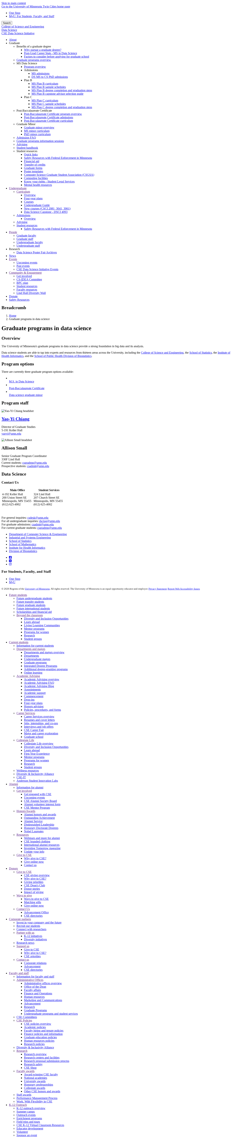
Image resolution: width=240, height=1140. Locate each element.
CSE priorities (32, 956)
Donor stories (32, 888)
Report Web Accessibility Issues (184, 588)
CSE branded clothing (37, 841)
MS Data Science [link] (26, 63)
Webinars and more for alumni (42, 838)
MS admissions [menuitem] (41, 73)
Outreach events (26, 1115)
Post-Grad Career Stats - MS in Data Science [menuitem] (50, 53)
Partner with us (25, 932)
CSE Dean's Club (34, 885)
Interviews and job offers (38, 726)
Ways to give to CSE (36, 898)
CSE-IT (21, 777)
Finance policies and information (43, 1034)
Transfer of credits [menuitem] (34, 164)
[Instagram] (10, 564)
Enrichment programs (29, 1118)
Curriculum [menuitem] (23, 191)
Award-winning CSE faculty (41, 1074)
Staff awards (23, 1094)
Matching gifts (32, 902)
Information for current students (35, 645)
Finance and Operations (38, 993)
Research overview (35, 1054)
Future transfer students (30, 601)
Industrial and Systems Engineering (30, 537)
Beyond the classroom (29, 615)
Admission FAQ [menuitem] (26, 137)
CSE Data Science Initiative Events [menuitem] (37, 269)
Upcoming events (34, 797)
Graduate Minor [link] (25, 124)
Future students (18, 595)
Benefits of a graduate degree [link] (33, 46)
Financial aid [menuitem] (31, 161)
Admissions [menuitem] (23, 215)
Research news (25, 942)
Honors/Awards (25, 811)
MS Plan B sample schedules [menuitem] (49, 87)
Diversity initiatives (35, 939)
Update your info (34, 851)
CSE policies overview (37, 1023)
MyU (12, 582)
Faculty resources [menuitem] (26, 289)
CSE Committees (26, 1017)
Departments (31, 655)
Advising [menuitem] (21, 144)
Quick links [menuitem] (31, 154)
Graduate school (33, 736)
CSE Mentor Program (37, 807)
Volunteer (22, 1131)
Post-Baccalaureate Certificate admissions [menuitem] (48, 117)
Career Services (25, 713)
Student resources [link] (26, 151)
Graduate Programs (35, 1010)
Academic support (35, 692)
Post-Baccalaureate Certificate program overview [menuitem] (53, 114)
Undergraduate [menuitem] (18, 188)
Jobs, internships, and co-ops (41, 723)
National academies (35, 1077)
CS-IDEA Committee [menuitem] (29, 279)
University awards (35, 1081)
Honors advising (34, 706)
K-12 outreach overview (30, 1108)
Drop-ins (29, 699)
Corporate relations (35, 963)
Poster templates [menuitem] (33, 171)
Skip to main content (14, 3)
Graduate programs (35, 662)
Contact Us (23, 909)
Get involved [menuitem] (24, 276)
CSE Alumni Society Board (40, 801)
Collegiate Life (25, 740)
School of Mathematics (22, 544)
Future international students (33, 608)
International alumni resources (41, 844)
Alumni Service (33, 821)
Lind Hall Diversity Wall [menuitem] (31, 293)
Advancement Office (36, 912)
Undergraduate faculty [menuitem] (29, 242)
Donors (13, 868)
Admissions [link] (31, 70)
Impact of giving (34, 892)
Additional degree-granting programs (46, 669)
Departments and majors (30, 649)
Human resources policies (39, 1040)
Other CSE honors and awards (42, 1091)
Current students (18, 642)
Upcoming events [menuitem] (26, 262)
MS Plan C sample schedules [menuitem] (49, 103)
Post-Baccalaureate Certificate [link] (34, 110)
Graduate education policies (40, 1037)
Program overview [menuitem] (35, 66)
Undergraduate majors (37, 659)
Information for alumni (29, 787)
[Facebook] (10, 557)
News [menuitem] (12, 255)
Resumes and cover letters (39, 719)
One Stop (14, 12)
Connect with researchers (31, 929)
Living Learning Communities (42, 625)
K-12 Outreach (18, 1104)
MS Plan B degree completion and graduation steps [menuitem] (62, 90)
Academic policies (35, 1027)
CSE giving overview (37, 875)
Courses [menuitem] (29, 201)
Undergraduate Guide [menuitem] (37, 205)
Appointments (32, 689)
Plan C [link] (28, 97)
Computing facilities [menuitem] (36, 178)
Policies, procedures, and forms (42, 709)
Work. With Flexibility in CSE (34, 1101)
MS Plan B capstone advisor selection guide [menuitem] (57, 93)
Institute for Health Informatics (27, 547)
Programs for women (36, 632)
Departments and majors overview (44, 652)
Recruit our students (28, 925)
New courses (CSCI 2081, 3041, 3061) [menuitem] (47, 208)
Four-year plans (33, 703)
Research (29, 635)
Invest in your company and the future (39, 922)
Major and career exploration (41, 733)
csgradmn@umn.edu (34, 462)
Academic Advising (28, 676)
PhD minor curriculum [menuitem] (37, 134)
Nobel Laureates (34, 831)
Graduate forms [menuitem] (33, 168)
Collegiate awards (34, 1088)
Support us (22, 946)
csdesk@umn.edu (37, 517)
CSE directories (33, 915)
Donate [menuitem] (13, 296)
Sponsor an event (26, 1135)
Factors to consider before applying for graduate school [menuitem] (56, 56)
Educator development (29, 1128)
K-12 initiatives (33, 936)
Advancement (32, 966)
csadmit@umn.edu (38, 466)
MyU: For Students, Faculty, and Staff (31, 16)
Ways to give (24, 895)
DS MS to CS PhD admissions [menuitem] (50, 76)
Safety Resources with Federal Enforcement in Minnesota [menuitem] (58, 157)
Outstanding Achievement (39, 817)
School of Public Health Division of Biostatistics (63, 356)
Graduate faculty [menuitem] (26, 235)
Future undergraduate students (34, 598)
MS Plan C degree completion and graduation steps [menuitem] (62, 107)
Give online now (34, 861)
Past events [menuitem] (23, 266)
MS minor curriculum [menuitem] (37, 130)
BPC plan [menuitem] (22, 282)
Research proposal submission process (46, 1061)
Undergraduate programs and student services (51, 1013)
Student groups (33, 638)
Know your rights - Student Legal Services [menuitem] (49, 181)
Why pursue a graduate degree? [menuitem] (42, 49)
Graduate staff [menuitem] (24, 238)
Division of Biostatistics (23, 551)
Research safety (33, 1064)
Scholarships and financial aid (34, 611)
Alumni (13, 784)
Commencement (33, 696)
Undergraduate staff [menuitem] (28, 245)
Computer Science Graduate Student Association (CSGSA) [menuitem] (59, 174)
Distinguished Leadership (39, 824)
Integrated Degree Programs (40, 665)
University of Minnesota (37, 588)
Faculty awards (25, 1071)
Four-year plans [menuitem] (33, 198)
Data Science (9, 30)
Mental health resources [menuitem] (38, 184)
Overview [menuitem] (30, 195)
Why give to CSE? (35, 858)
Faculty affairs (32, 990)
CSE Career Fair (34, 730)
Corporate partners (20, 919)
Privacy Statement (157, 588)
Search (7, 23)
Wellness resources (27, 770)
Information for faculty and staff (35, 976)
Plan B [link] (28, 80)
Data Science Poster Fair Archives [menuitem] (36, 252)
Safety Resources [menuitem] (19, 299)
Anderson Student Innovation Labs (37, 780)
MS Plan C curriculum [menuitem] (45, 100)
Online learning (33, 672)
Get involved (24, 790)
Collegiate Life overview (38, 743)
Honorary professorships (38, 1084)
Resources (22, 834)
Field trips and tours (28, 1121)
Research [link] (14, 249)
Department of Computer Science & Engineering (38, 534)
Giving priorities (33, 882)
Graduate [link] (14, 43)
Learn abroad (32, 622)
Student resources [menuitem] (26, 225)
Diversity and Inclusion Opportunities (46, 618)
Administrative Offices (29, 979)
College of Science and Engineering (23, 26)
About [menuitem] (12, 39)
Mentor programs (34, 628)
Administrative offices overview (43, 983)
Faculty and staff (19, 973)
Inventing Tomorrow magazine (42, 848)
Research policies (34, 1044)
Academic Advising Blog (39, 686)
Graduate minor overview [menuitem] (39, 127)
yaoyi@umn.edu (11, 433)
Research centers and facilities (41, 1057)
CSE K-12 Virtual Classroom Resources (40, 1125)
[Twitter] (10, 560)
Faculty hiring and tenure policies (43, 1030)
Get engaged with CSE (37, 794)
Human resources (34, 996)
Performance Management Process (36, 1098)
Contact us (30, 865)
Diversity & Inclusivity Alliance (35, 774)
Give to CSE (24, 855)
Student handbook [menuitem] (27, 147)
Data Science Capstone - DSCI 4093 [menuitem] (46, 211)
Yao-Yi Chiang (15, 418)
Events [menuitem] (13, 259)
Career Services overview (39, 716)
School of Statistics (200, 352)
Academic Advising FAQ (39, 682)
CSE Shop (30, 1067)
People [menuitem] (13, 232)
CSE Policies (24, 1020)
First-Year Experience (37, 753)
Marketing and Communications (43, 1000)
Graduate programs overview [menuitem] (33, 60)
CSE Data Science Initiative (18, 33)
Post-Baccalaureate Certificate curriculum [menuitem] (48, 120)
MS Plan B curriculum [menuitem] (45, 83)
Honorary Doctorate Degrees (41, 828)
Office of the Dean (35, 986)
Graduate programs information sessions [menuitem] (40, 141)
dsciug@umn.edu (49, 521)
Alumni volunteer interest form (42, 804)
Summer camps (25, 1111)
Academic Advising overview (41, 679)
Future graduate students (30, 605)
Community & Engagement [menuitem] (25, 272)
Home (12, 315)
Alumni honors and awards (40, 814)
